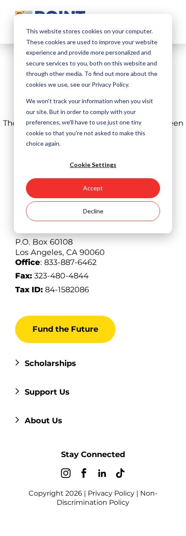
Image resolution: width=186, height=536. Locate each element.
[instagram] (66, 474)
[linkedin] (102, 474)
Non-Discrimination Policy (107, 498)
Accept (93, 188)
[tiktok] (120, 474)
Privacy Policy (111, 493)
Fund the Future (65, 329)
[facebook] (84, 474)
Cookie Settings (93, 164)
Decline (93, 211)
